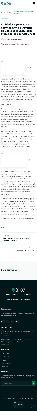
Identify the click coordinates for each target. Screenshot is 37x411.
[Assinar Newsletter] (33, 383)
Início (3, 12)
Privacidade (25, 300)
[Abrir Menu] (34, 3)
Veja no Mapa (5, 335)
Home (8, 295)
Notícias (9, 12)
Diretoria (27, 295)
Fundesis (4, 360)
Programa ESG (6, 363)
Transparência (12, 300)
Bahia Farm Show (7, 353)
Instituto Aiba (6, 357)
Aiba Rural (5, 366)
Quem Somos (16, 295)
